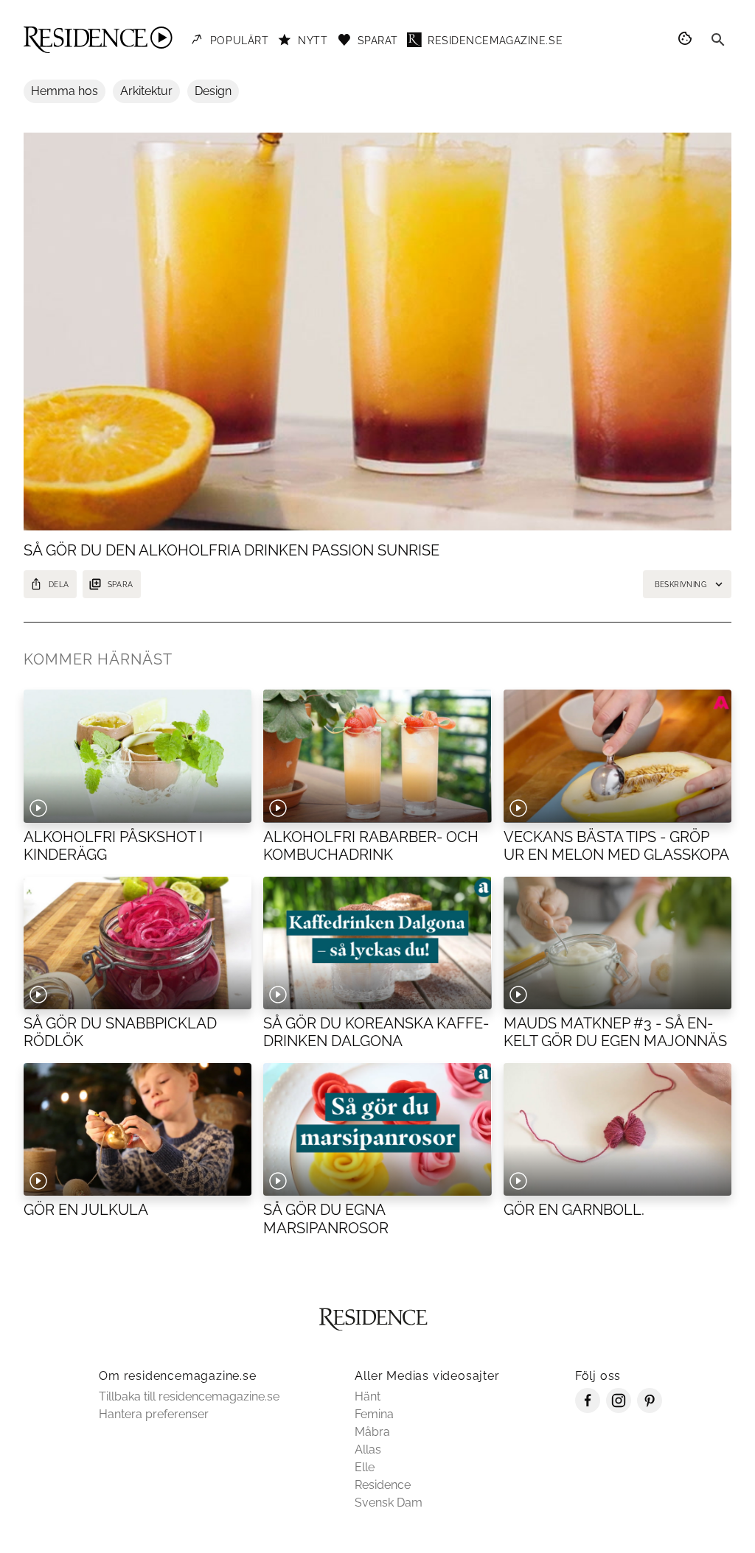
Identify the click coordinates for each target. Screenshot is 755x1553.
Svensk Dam (388, 1503)
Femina (374, 1414)
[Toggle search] (718, 40)
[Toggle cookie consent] (687, 39)
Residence (383, 1485)
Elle (365, 1467)
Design (213, 91)
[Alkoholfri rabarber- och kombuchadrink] (377, 756)
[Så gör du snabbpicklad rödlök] (137, 943)
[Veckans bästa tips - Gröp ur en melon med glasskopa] (617, 756)
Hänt (367, 1396)
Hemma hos (64, 91)
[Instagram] (618, 1409)
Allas (368, 1449)
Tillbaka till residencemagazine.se (189, 1396)
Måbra (372, 1432)
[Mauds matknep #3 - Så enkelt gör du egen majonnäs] (617, 943)
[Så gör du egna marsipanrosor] (377, 1129)
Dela (59, 585)
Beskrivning (680, 585)
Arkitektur (146, 91)
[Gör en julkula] (137, 1129)
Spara (120, 585)
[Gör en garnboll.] (617, 1129)
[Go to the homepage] (98, 40)
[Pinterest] (649, 1409)
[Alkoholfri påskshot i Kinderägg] (137, 756)
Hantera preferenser (154, 1414)
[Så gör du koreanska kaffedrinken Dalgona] (377, 943)
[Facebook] (587, 1409)
